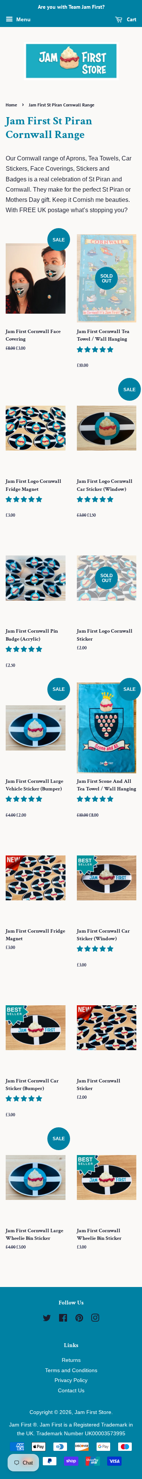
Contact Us (71, 1390)
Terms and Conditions (71, 1370)
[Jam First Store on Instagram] (95, 1319)
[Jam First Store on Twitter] (47, 1319)
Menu (23, 19)
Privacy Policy (71, 1380)
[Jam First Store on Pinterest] (79, 1319)
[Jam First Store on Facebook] (63, 1319)
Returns (71, 1360)
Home (11, 105)
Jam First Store (93, 1412)
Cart (130, 19)
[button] (96, 349)
